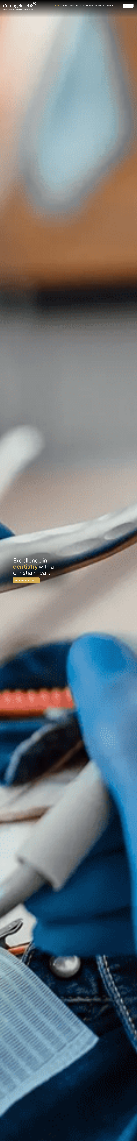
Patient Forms (88, 5)
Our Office (64, 5)
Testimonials (99, 5)
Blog (117, 5)
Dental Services (75, 5)
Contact (128, 5)
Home (57, 5)
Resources (110, 5)
